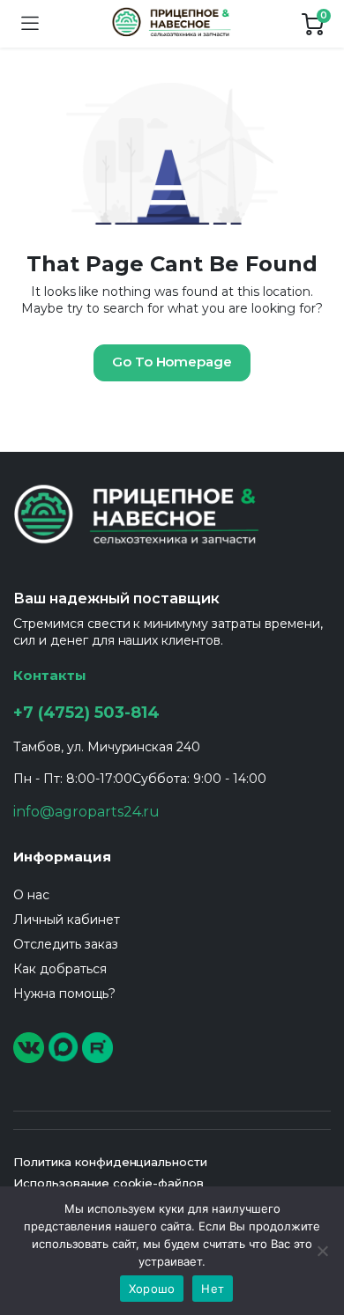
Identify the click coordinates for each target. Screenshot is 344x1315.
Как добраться (60, 969)
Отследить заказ (65, 944)
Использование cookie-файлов (108, 1183)
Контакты (49, 675)
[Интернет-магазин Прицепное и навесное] (171, 23)
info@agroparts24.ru (86, 811)
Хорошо (152, 1289)
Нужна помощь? (64, 993)
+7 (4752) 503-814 (86, 712)
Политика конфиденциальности (110, 1162)
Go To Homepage (172, 361)
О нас (31, 895)
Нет (212, 1289)
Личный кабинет (66, 919)
